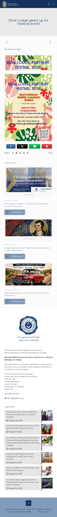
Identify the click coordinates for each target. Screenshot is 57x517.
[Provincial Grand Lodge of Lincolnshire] (11, 4)
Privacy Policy (44, 512)
